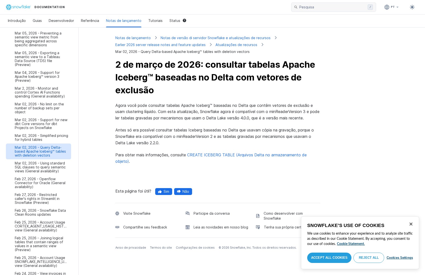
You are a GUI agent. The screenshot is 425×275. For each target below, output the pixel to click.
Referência (90, 20)
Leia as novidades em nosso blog (221, 227)
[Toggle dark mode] (412, 7)
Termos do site (161, 247)
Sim (166, 191)
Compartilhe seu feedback (145, 227)
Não (185, 191)
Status (174, 20)
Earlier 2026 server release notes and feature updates (160, 45)
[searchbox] (332, 7)
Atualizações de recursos (236, 45)
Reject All (369, 257)
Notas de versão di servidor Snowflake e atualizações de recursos (216, 38)
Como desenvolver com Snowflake (283, 215)
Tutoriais (155, 20)
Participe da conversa (212, 213)
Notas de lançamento (123, 20)
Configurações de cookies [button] (195, 247)
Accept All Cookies (329, 257)
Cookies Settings (400, 257)
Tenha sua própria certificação (289, 227)
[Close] (411, 224)
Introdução (17, 20)
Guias (37, 20)
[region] (360, 242)
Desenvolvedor (61, 20)
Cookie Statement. (351, 244)
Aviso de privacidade (130, 247)
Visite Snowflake (137, 213)
